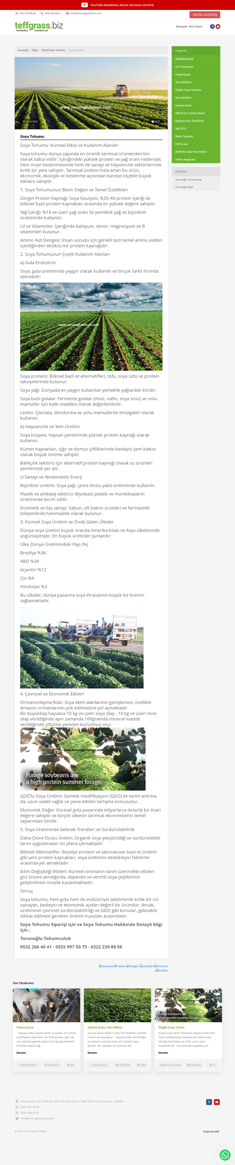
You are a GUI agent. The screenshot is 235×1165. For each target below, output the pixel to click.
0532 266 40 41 (52, 13)
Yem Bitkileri (183, 97)
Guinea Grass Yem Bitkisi (105, 1027)
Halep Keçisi (183, 74)
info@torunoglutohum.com (85, 13)
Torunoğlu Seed (184, 187)
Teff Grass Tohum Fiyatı (190, 113)
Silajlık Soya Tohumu (53, 50)
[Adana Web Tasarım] (211, 1131)
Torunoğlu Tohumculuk (188, 179)
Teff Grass (181, 144)
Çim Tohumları (184, 66)
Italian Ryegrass (185, 159)
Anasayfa (181, 26)
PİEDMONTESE (184, 59)
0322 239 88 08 (27, 13)
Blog (34, 50)
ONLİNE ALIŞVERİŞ (205, 15)
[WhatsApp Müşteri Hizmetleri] (225, 1155)
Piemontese (25, 1027)
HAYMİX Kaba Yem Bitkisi (191, 151)
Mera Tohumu (184, 136)
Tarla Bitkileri (183, 82)
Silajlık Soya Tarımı (171, 1027)
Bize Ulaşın (196, 26)
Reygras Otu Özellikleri (189, 121)
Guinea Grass (183, 105)
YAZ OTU (180, 128)
